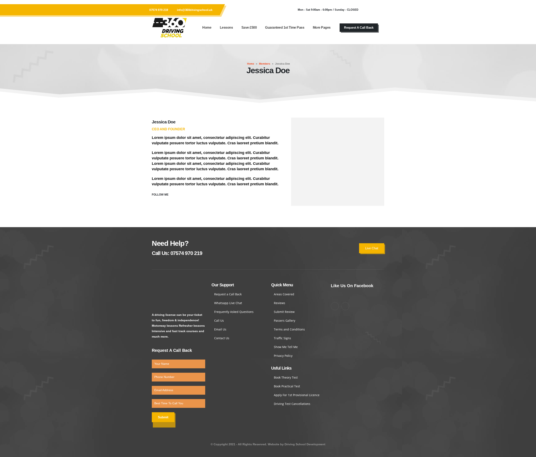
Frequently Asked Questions (234, 312)
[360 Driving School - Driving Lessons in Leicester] (169, 28)
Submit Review (284, 312)
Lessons (226, 27)
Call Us (219, 321)
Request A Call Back (359, 27)
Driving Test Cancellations (292, 404)
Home (206, 27)
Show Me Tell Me (286, 347)
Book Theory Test (286, 377)
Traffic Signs (282, 338)
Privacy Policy (283, 356)
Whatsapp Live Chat (228, 303)
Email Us (220, 329)
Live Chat (371, 248)
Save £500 (249, 27)
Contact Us (221, 338)
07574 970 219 (158, 10)
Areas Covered (284, 294)
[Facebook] (368, 10)
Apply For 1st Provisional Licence (297, 395)
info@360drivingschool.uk (194, 10)
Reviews (279, 303)
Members (264, 63)
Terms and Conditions (289, 329)
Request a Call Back (228, 294)
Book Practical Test (287, 386)
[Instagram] (379, 10)
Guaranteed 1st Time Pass (284, 27)
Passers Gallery (284, 321)
